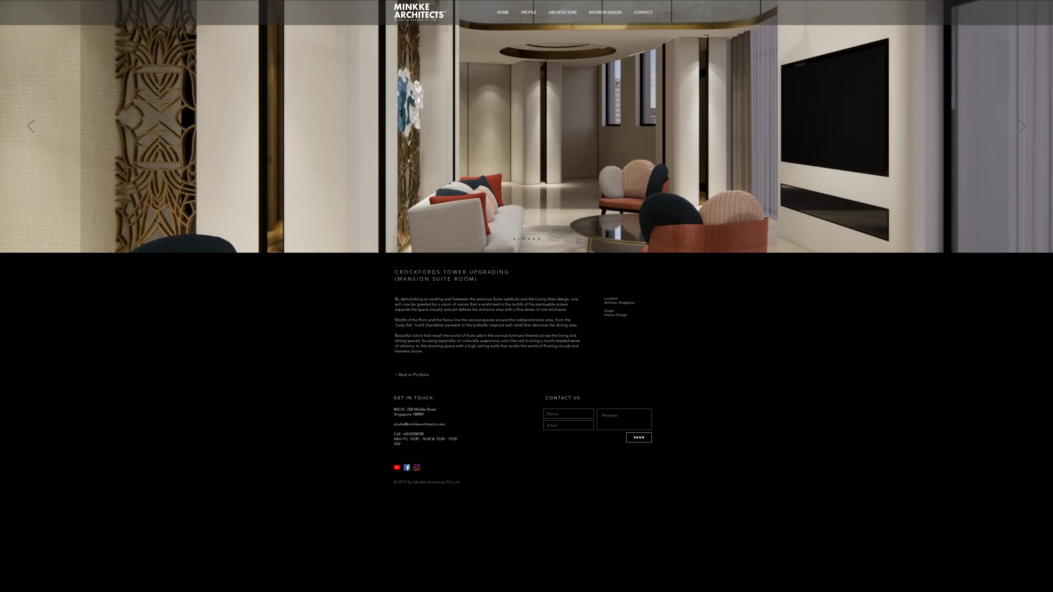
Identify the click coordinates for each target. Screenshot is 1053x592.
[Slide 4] (519, 239)
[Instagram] (417, 467)
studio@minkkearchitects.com (419, 424)
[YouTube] (397, 467)
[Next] (1022, 126)
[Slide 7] (534, 239)
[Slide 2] (514, 239)
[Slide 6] (529, 239)
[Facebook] (407, 467)
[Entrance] (524, 239)
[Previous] (30, 126)
